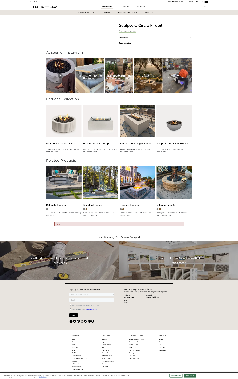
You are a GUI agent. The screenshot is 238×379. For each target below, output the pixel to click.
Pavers (74, 342)
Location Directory (134, 358)
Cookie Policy (42, 377)
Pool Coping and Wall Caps (79, 358)
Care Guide (132, 355)
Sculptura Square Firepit (96, 143)
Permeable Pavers (77, 366)
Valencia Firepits (165, 205)
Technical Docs (106, 353)
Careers (161, 342)
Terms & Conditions (134, 350)
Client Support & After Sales (136, 339)
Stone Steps (75, 347)
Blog (103, 347)
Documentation (125, 43)
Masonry (74, 361)
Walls (73, 344)
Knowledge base (106, 344)
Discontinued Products (78, 369)
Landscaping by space (108, 361)
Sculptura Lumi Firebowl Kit (172, 143)
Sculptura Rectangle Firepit (135, 143)
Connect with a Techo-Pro (127, 12)
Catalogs (104, 339)
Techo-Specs (105, 350)
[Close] (235, 375)
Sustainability (162, 350)
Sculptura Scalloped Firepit (61, 143)
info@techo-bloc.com (153, 297)
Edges (73, 350)
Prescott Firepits (129, 205)
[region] (119, 375)
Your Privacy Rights (176, 375)
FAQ (160, 344)
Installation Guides (107, 355)
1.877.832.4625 (129, 297)
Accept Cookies (190, 375)
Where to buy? (133, 347)
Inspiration (105, 342)
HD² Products (75, 364)
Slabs (73, 339)
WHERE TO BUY (149, 12)
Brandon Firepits (92, 205)
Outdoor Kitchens (76, 355)
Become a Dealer (133, 344)
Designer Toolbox (106, 358)
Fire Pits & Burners (77, 353)
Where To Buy (34, 2)
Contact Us (162, 347)
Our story (161, 339)
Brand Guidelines (106, 364)
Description (123, 37)
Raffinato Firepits (56, 205)
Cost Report (105, 366)
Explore (126, 302)
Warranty (131, 353)
